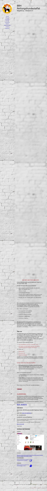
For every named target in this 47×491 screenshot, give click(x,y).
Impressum (7, 28)
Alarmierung (7, 22)
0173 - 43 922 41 (22, 404)
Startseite (7, 16)
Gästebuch (7, 20)
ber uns (19, 487)
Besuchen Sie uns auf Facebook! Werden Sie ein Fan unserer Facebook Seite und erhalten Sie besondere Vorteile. (30, 456)
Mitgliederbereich (7, 25)
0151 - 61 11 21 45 (20, 424)
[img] (7, 8)
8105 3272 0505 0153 (26, 413)
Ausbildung (7, 19)
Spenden (7, 23)
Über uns (7, 17)
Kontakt (7, 26)
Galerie (23, 487)
